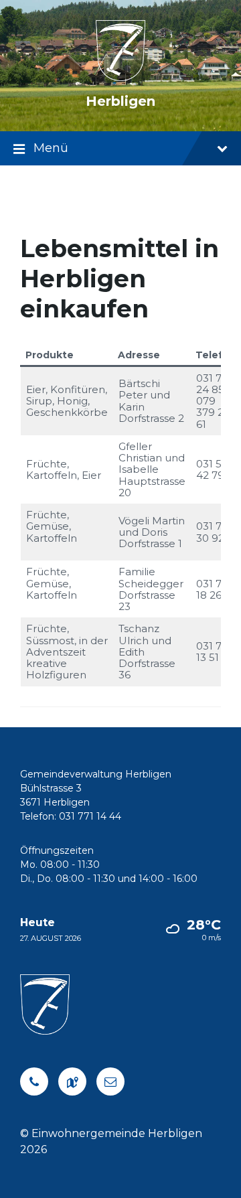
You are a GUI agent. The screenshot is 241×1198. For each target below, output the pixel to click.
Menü (50, 148)
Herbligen (120, 101)
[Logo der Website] (121, 77)
